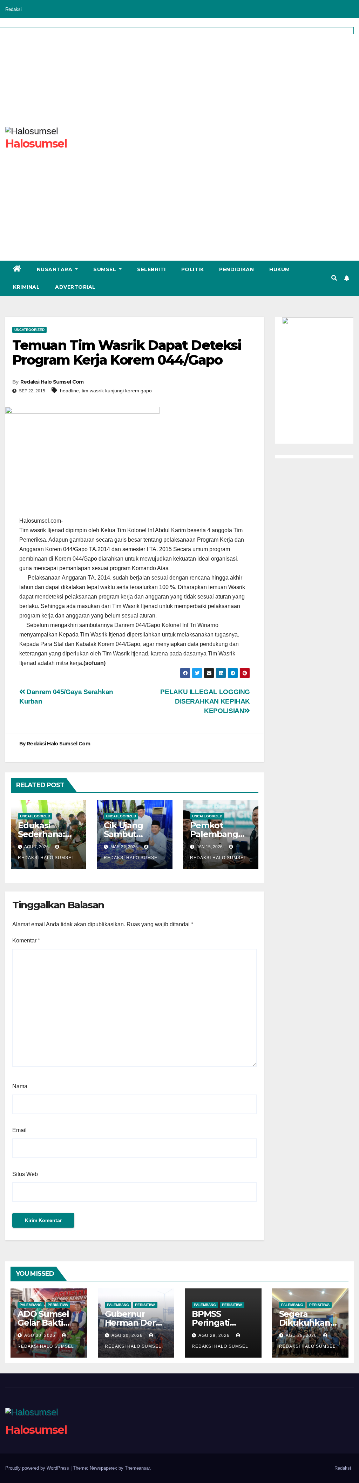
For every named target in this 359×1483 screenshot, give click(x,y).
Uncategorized (29, 330)
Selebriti (151, 269)
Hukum (279, 269)
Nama (19, 1086)
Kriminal (26, 287)
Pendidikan (236, 269)
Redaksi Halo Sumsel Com (52, 382)
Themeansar (137, 1468)
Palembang (31, 1305)
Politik (192, 269)
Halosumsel (36, 1430)
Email (19, 1130)
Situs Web (25, 1174)
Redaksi (13, 9)
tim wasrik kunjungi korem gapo (117, 390)
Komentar (26, 940)
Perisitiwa (58, 1305)
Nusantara (55, 269)
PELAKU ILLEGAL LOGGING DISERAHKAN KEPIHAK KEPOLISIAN (205, 701)
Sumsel (105, 269)
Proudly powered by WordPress (37, 1468)
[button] (334, 278)
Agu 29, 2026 (214, 1335)
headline (69, 390)
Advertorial (75, 287)
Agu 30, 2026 (39, 1335)
